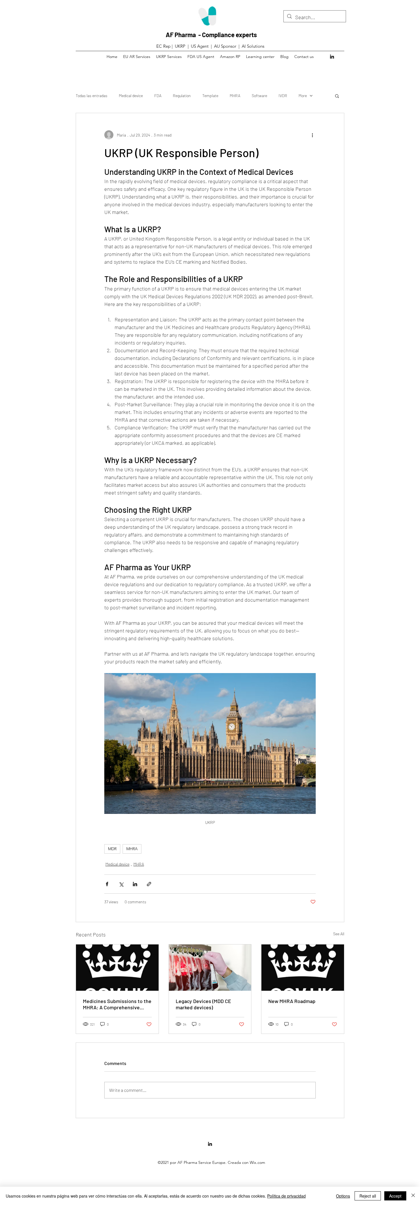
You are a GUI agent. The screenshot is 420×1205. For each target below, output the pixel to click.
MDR (112, 848)
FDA (157, 95)
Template (210, 95)
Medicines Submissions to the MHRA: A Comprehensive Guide (117, 1004)
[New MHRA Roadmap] (302, 967)
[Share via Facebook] (107, 884)
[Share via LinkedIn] (135, 884)
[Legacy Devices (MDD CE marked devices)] (210, 967)
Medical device (131, 95)
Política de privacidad (286, 1196)
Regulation (182, 95)
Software (259, 95)
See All (338, 933)
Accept (395, 1196)
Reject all (367, 1196)
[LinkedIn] (332, 56)
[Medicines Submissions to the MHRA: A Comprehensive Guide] (117, 967)
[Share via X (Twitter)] (121, 884)
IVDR (283, 95)
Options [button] (343, 1196)
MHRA (235, 95)
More (303, 95)
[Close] (413, 1195)
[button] (337, 95)
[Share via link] (149, 884)
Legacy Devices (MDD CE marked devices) (203, 1004)
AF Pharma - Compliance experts (211, 34)
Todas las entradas (91, 95)
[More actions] (312, 134)
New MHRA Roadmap (291, 1001)
